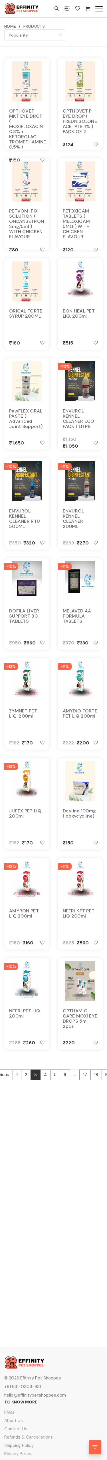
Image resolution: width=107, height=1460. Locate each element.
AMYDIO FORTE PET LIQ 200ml (80, 713)
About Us (13, 1420)
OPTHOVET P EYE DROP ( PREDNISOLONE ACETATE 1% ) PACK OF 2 (80, 121)
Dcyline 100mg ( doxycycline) (79, 813)
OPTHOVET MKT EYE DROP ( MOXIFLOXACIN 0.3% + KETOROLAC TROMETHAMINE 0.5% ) (27, 129)
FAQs (9, 1412)
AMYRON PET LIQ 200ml (24, 913)
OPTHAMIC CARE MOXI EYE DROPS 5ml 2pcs (80, 1018)
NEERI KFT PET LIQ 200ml (79, 913)
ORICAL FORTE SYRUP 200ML (26, 314)
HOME (10, 26)
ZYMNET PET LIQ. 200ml (23, 713)
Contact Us (15, 1429)
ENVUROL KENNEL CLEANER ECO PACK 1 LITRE (78, 418)
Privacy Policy (17, 1454)
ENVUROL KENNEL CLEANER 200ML (73, 518)
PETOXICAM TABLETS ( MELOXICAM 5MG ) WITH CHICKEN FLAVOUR (76, 224)
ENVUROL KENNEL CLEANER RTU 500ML (24, 518)
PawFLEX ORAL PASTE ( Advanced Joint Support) (26, 418)
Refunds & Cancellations (28, 1437)
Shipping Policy (19, 1445)
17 (85, 1075)
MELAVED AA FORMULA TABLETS (77, 616)
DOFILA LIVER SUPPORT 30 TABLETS (24, 616)
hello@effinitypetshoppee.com (35, 1395)
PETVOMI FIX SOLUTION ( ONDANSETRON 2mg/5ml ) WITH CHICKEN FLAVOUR (26, 224)
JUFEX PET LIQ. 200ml (25, 813)
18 (96, 1075)
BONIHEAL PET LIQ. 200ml (79, 314)
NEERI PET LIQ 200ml (24, 1013)
